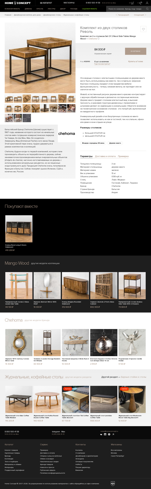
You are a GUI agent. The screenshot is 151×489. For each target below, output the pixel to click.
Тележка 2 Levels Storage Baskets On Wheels (47, 360)
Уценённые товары (12, 453)
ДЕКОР (63, 9)
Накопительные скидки (49, 462)
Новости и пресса (47, 467)
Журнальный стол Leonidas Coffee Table (101, 417)
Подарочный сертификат (14, 470)
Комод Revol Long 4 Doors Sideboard (15, 246)
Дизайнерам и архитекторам (87, 456)
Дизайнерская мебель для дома (27, 15)
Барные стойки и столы (133, 377)
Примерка (44, 450)
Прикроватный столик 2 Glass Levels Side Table (17, 303)
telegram (56, 431)
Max (63, 431)
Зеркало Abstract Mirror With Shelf (45, 303)
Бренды (8, 456)
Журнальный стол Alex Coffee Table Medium (17, 417)
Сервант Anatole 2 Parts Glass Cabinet (102, 303)
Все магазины (116, 450)
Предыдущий (123, 15)
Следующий (139, 15)
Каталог (9, 444)
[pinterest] (109, 434)
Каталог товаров (11, 450)
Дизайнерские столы (52, 15)
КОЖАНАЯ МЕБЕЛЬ (12, 9)
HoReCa (79, 464)
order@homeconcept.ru (109, 431)
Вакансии (79, 470)
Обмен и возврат (47, 459)
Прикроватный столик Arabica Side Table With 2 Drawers (130, 303)
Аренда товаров (46, 464)
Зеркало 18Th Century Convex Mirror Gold (17, 360)
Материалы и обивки (13, 464)
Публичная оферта (47, 470)
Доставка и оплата (47, 453)
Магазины (69, 3)
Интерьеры (9, 467)
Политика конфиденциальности (52, 473)
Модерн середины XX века (93, 143)
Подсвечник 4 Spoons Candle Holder (130, 360)
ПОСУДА (73, 9)
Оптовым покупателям (84, 462)
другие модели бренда (37, 320)
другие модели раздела (78, 377)
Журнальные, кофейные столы (76, 15)
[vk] (101, 434)
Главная (8, 15)
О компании (80, 453)
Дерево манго (115, 143)
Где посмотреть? (102, 64)
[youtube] (105, 434)
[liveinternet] (113, 434)
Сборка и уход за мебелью (51, 456)
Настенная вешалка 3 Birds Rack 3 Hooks (75, 360)
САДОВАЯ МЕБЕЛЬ (89, 9)
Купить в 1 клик (135, 61)
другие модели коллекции (45, 263)
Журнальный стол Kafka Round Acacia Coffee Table (46, 417)
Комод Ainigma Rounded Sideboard (71, 303)
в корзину (136, 51)
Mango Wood (17, 263)
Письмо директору (83, 467)
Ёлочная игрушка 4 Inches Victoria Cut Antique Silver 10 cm (103, 360)
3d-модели (80, 459)
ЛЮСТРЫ (51, 9)
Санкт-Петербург (117, 456)
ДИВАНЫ (28, 9)
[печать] (98, 38)
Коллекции (9, 459)
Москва (114, 453)
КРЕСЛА (40, 9)
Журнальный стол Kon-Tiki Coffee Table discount (75, 417)
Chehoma (92, 38)
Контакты (81, 444)
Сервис (44, 444)
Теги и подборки (11, 462)
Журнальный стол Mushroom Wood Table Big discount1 (130, 417)
